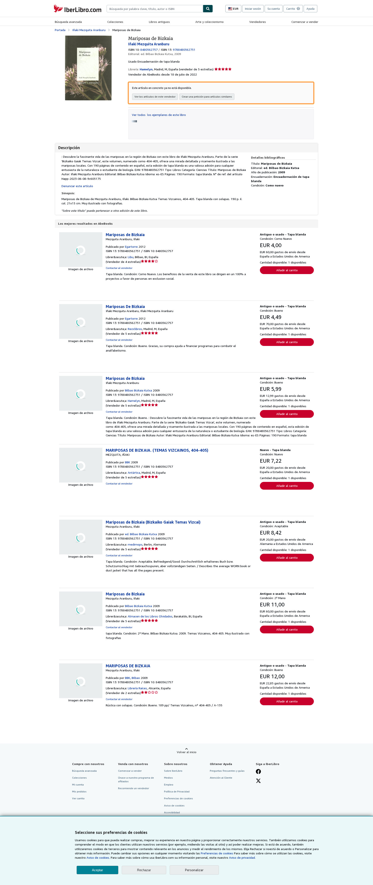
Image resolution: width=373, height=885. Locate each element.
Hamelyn (134, 400)
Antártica (134, 472)
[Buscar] (208, 8)
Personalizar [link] (194, 870)
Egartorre (131, 246)
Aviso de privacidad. (242, 857)
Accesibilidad (172, 812)
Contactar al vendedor (119, 268)
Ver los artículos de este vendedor (154, 96)
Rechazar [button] (144, 870)
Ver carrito (78, 798)
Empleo (168, 784)
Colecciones (115, 22)
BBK (127, 462)
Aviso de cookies (174, 805)
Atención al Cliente (221, 777)
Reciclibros (135, 329)
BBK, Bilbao (132, 678)
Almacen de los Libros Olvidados (150, 616)
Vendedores (257, 22)
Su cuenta (273, 8)
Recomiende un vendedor (133, 788)
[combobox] (155, 8)
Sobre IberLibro (173, 770)
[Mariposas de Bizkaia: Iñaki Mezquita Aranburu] (88, 37)
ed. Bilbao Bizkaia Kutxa (141, 534)
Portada (60, 30)
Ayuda (311, 8)
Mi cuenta (78, 784)
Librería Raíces (137, 688)
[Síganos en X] (258, 781)
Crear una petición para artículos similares (207, 96)
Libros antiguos (159, 22)
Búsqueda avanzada (68, 22)
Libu (130, 257)
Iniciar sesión (253, 8)
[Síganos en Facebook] (258, 772)
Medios (168, 777)
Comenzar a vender (304, 22)
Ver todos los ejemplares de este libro (159, 115)
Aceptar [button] (97, 870)
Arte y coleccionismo (209, 22)
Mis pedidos (79, 791)
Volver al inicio (186, 752)
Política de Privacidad (177, 791)
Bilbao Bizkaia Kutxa (138, 390)
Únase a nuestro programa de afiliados (136, 779)
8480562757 (149, 49)
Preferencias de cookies (217, 853)
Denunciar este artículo (77, 186)
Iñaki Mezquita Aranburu (89, 30)
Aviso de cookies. (98, 857)
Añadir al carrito (287, 270)
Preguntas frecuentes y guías (227, 770)
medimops (135, 544)
